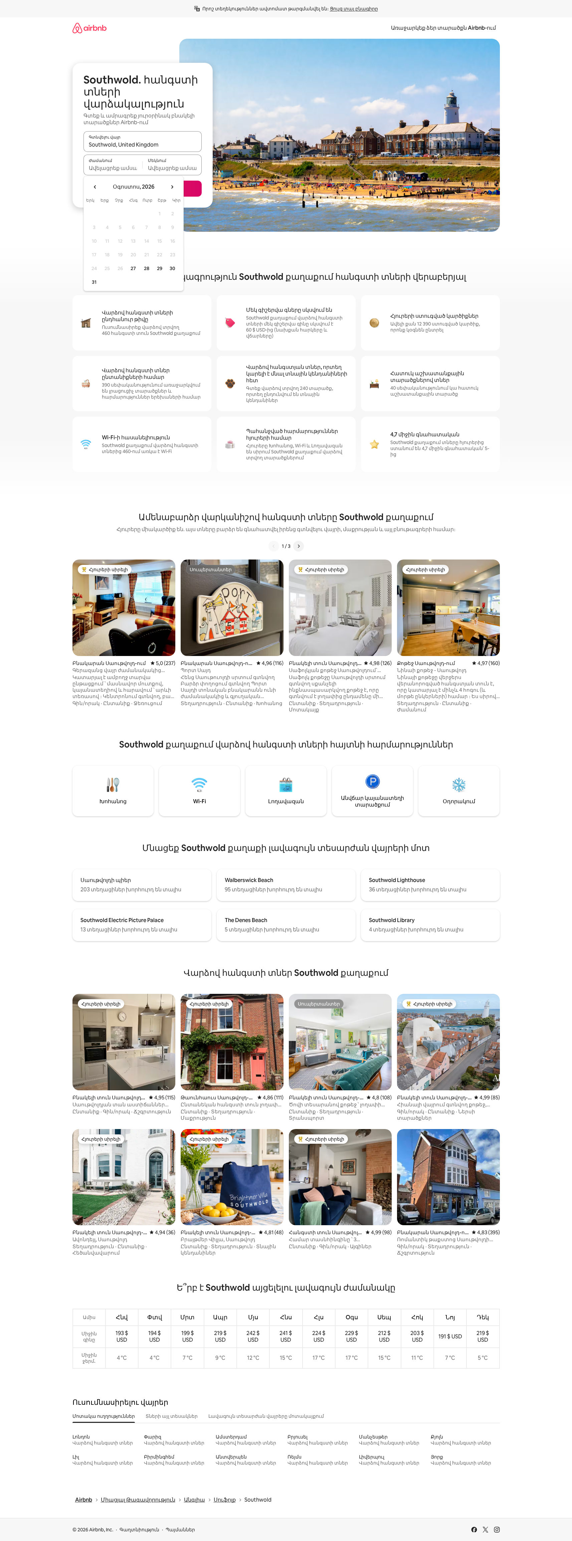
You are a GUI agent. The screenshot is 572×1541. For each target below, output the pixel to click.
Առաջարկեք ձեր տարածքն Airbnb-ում (443, 27)
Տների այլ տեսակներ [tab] (172, 1416)
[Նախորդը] (273, 546)
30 (172, 268)
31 (94, 282)
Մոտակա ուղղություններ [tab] (103, 1416)
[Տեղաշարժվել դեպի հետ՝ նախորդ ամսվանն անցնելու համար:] (95, 187)
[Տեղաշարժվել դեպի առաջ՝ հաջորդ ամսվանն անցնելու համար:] (172, 187)
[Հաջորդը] (298, 546)
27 (133, 268)
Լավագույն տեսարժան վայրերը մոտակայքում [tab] (266, 1416)
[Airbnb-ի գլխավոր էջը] (89, 27)
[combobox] (142, 145)
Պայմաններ (180, 1530)
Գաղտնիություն (139, 1530)
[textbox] (113, 168)
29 (159, 268)
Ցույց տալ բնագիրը (354, 9)
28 (146, 268)
